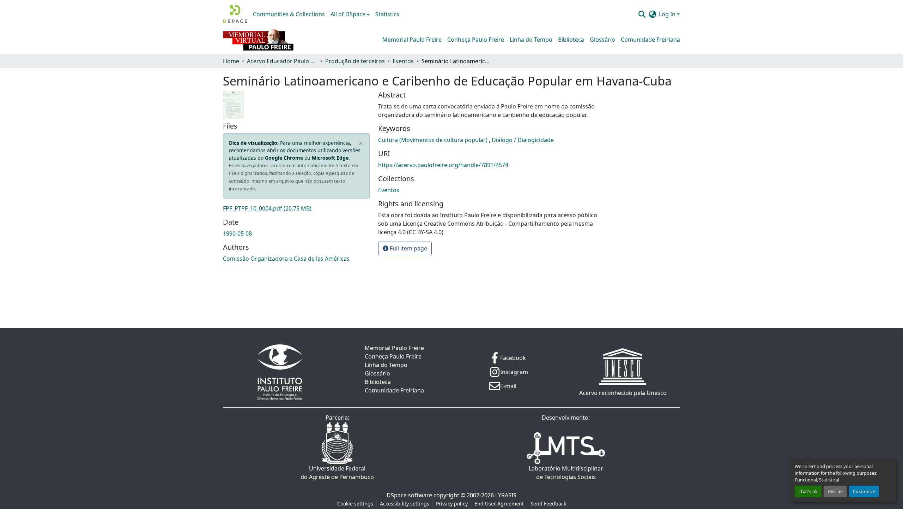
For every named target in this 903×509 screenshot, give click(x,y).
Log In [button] (668, 14)
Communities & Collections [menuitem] (289, 14)
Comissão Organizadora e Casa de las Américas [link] (286, 258)
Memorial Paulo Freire (412, 39)
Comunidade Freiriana (650, 39)
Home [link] (231, 61)
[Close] (361, 144)
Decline (835, 491)
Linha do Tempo (531, 39)
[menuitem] (350, 14)
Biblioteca (571, 39)
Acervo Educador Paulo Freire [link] (282, 61)
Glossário (602, 39)
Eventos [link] (403, 61)
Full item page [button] (407, 248)
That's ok (808, 491)
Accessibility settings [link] (404, 503)
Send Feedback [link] (548, 503)
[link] (296, 208)
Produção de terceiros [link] (355, 61)
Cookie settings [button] (355, 503)
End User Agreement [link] (499, 503)
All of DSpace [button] (348, 14)
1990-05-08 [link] (237, 233)
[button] (235, 14)
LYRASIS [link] (505, 495)
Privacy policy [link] (452, 503)
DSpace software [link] (409, 495)
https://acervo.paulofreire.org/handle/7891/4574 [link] (443, 165)
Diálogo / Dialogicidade (523, 140)
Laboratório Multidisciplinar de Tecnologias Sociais (566, 472)
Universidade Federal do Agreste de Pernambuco (337, 472)
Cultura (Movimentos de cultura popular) (433, 140)
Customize (864, 491)
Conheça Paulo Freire (475, 39)
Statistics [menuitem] (387, 14)
